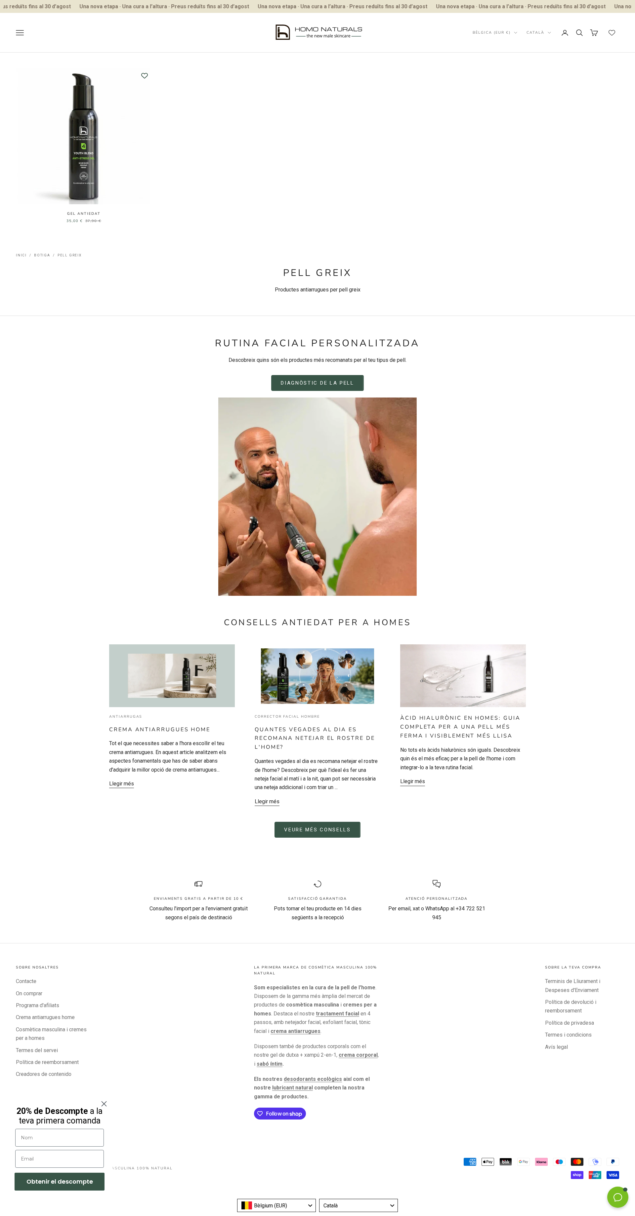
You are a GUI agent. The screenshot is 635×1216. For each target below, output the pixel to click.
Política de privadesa (569, 1023)
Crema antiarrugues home (159, 729)
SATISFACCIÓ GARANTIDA (317, 898)
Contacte (26, 981)
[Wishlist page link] (612, 32)
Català (535, 32)
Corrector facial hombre (287, 716)
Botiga (42, 255)
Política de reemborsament (47, 1062)
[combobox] (276, 1205)
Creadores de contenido (43, 1074)
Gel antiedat (83, 213)
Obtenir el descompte (59, 1181)
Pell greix (70, 255)
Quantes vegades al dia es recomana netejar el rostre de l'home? (315, 738)
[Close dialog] (104, 1104)
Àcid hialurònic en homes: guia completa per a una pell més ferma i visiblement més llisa (460, 727)
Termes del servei (37, 1050)
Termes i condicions (568, 1035)
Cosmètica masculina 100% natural (126, 1168)
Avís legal (556, 1047)
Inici (21, 255)
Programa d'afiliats (37, 1005)
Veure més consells (317, 830)
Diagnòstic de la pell (317, 383)
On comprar (29, 993)
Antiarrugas (125, 716)
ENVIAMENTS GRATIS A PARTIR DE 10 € (198, 898)
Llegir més (121, 783)
